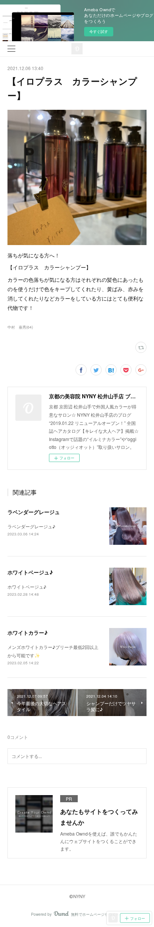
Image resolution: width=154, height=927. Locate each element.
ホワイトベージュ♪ (30, 572)
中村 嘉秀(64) (20, 327)
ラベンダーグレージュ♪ (31, 526)
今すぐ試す (98, 31)
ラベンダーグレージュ (33, 512)
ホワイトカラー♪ (27, 632)
